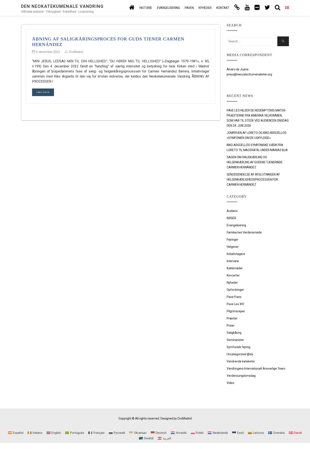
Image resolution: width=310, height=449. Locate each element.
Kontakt (222, 7)
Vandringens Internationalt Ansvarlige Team (256, 368)
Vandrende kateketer (241, 361)
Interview (233, 261)
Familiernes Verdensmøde (244, 232)
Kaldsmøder (235, 268)
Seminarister (235, 340)
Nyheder (205, 7)
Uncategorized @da (240, 354)
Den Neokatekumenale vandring (62, 6)
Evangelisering (168, 7)
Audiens (232, 211)
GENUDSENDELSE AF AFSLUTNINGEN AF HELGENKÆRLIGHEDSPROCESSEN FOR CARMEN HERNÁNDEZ (253, 179)
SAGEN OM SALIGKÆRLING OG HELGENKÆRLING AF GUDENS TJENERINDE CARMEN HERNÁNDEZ (255, 162)
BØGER (231, 218)
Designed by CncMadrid (176, 418)
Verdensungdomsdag (241, 375)
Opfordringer (235, 289)
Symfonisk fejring (238, 347)
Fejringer (232, 239)
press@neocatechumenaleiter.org (249, 74)
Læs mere (43, 92)
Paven (189, 7)
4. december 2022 (48, 52)
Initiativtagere (236, 254)
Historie (145, 7)
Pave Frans (234, 297)
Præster (232, 318)
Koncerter (233, 275)
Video (230, 383)
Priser (231, 325)
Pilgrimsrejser (236, 311)
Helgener (233, 246)
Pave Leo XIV (235, 304)
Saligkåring (234, 332)
